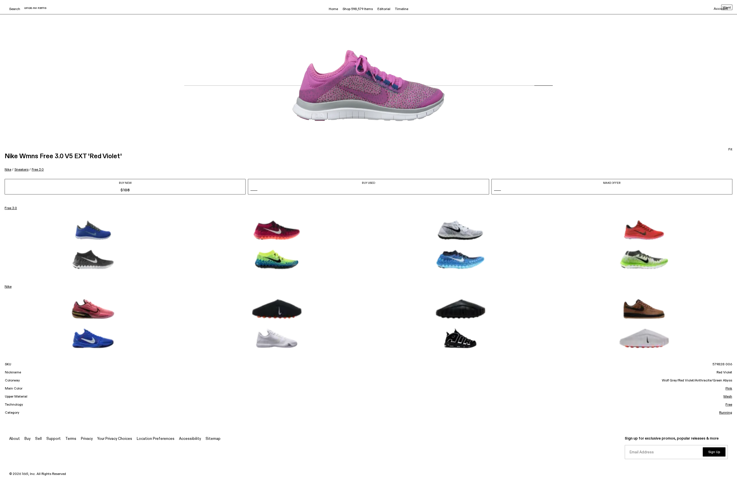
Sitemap (213, 439)
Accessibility (190, 439)
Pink (728, 388)
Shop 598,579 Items (358, 9)
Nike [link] (8, 287)
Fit (730, 149)
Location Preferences (155, 439)
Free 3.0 (38, 169)
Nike (8, 169)
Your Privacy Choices (114, 439)
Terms (70, 439)
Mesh (727, 396)
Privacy (87, 439)
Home (333, 9)
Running (725, 413)
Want (727, 7)
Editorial (383, 9)
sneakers (21, 169)
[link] (93, 230)
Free (728, 404)
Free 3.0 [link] (11, 208)
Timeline (401, 9)
